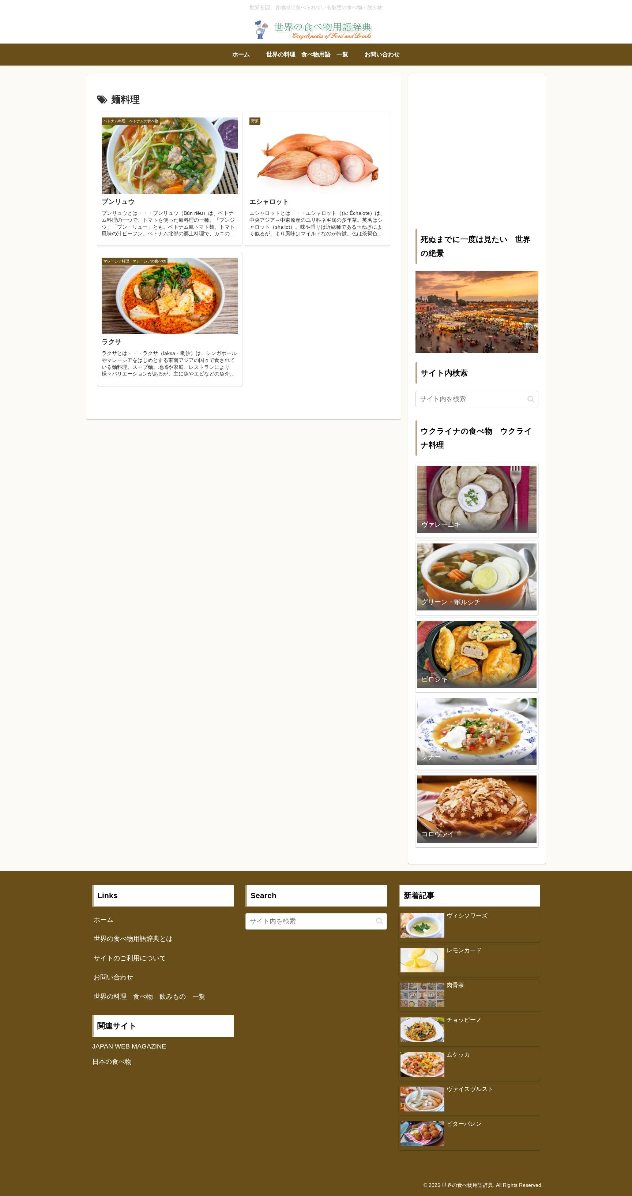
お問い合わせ (113, 977)
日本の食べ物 (112, 1061)
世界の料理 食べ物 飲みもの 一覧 (150, 996)
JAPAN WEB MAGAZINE (129, 1046)
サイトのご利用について (130, 958)
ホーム (103, 919)
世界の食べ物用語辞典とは (133, 938)
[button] (530, 399)
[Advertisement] (476, 156)
